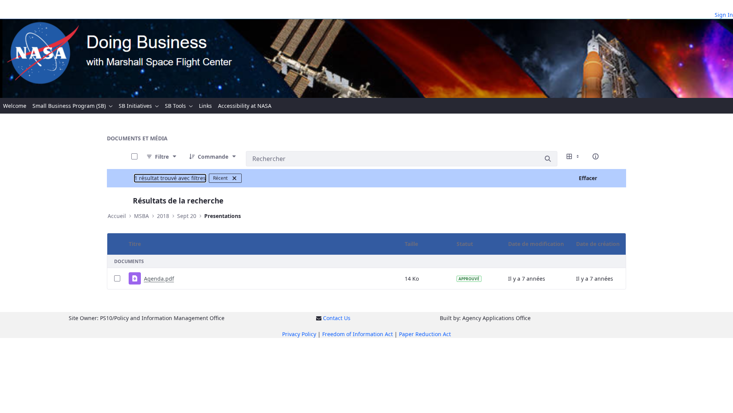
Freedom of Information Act (357, 334)
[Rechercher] (548, 159)
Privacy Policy (299, 334)
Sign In (724, 14)
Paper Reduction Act (425, 334)
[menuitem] (14, 106)
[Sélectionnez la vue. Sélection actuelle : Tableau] (573, 156)
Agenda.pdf (159, 278)
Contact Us (336, 318)
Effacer (588, 178)
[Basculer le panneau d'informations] (595, 156)
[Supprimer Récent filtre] (234, 178)
